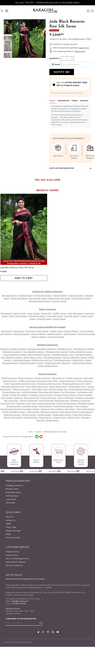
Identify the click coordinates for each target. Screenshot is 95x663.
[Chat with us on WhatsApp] (92, 10)
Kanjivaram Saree (13, 492)
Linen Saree (11, 499)
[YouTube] (57, 632)
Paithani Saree (12, 496)
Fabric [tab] (74, 101)
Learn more (84, 48)
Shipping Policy (12, 552)
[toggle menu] (6, 11)
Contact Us (10, 520)
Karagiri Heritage (13, 531)
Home (30, 432)
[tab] (63, 101)
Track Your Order (13, 537)
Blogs (8, 534)
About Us (10, 517)
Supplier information (61, 168)
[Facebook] (43, 632)
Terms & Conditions (14, 565)
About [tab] (52, 101)
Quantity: (54, 58)
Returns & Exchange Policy (17, 558)
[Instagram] (52, 632)
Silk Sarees (10, 503)
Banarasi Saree (12, 489)
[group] (8, 27)
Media (8, 524)
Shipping (76, 39)
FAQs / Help (11, 527)
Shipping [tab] (84, 101)
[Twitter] (38, 632)
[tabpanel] (70, 115)
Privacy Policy (12, 555)
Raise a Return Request (16, 562)
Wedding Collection (14, 485)
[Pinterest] (48, 632)
